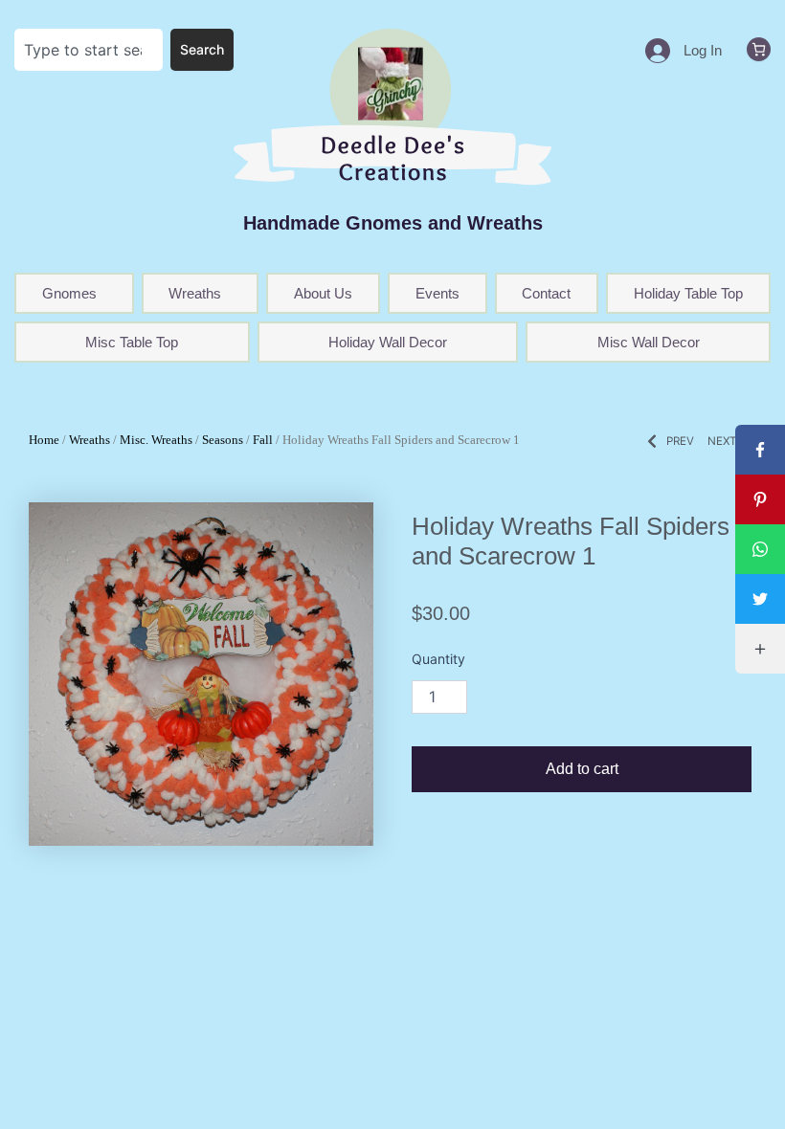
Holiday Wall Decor (387, 342)
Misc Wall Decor (648, 342)
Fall (263, 439)
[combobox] (88, 50)
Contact (546, 293)
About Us (323, 293)
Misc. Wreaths (156, 439)
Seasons (222, 439)
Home (44, 439)
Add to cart (582, 769)
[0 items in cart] (759, 49)
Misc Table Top (131, 342)
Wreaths (89, 439)
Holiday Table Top (688, 293)
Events (437, 293)
